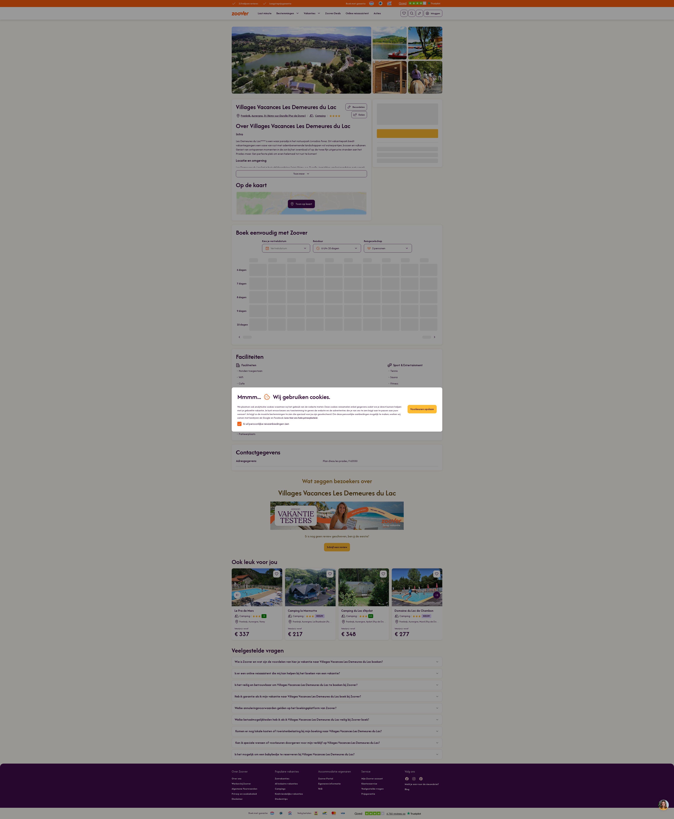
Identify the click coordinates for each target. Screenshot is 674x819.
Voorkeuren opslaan (422, 409)
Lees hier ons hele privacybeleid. (301, 417)
